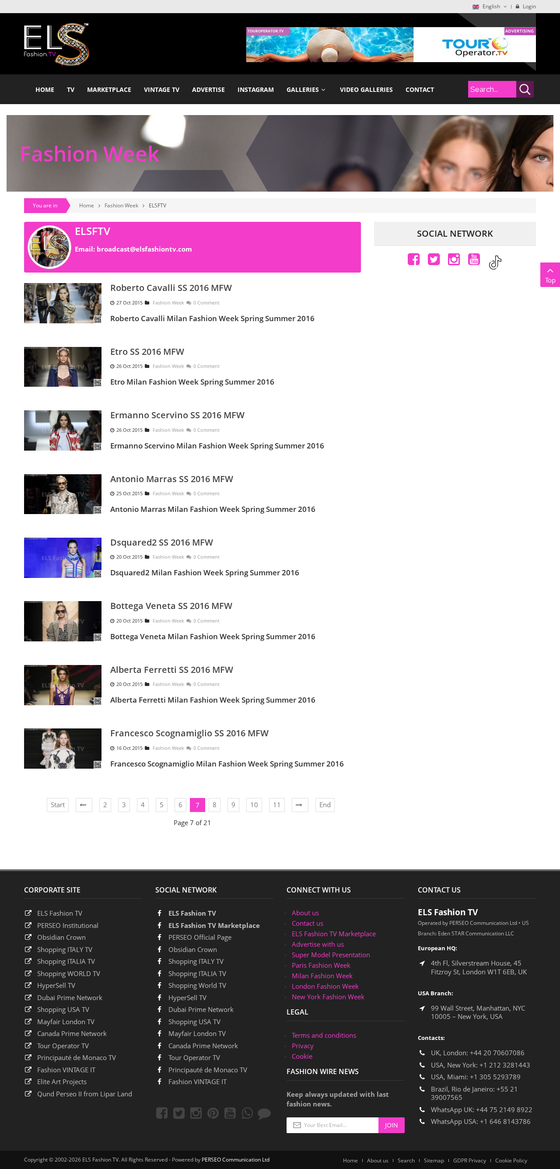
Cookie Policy (511, 1160)
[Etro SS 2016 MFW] (63, 366)
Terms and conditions (324, 1035)
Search (406, 1160)
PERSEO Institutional (67, 925)
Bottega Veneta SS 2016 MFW (171, 606)
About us (305, 912)
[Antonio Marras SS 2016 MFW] (63, 493)
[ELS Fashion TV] (57, 43)
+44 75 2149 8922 (504, 1109)
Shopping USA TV (63, 1009)
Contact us (307, 923)
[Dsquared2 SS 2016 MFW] (63, 557)
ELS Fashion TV (59, 913)
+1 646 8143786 (505, 1121)
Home (86, 205)
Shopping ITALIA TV (197, 973)
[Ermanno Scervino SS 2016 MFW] (63, 429)
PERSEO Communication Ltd (236, 1159)
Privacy (303, 1045)
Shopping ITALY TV (64, 949)
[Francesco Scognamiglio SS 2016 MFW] (63, 747)
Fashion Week (121, 205)
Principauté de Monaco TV (76, 1057)
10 (254, 804)
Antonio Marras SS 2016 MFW (171, 479)
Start (58, 804)
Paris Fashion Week (321, 965)
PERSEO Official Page (199, 937)
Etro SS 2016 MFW (147, 351)
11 (277, 804)
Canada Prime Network (72, 1033)
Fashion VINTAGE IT (66, 1069)
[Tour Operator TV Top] (391, 43)
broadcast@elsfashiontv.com (144, 249)
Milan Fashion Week (322, 975)
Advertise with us (318, 944)
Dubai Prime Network (69, 997)
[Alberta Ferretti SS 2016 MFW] (63, 684)
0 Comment (206, 302)
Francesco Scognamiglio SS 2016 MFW (189, 733)
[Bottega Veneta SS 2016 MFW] (63, 620)
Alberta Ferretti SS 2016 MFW (171, 670)
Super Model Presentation (331, 954)
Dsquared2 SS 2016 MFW (161, 542)
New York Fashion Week (328, 996)
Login (529, 6)
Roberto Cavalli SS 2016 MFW (171, 288)
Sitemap (434, 1160)
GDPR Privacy (469, 1160)
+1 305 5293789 (495, 1076)
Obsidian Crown (61, 937)
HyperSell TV (56, 985)
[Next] (300, 805)
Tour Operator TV (63, 1045)
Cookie (302, 1056)
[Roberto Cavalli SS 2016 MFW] (63, 302)
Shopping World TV (197, 985)
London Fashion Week (325, 986)
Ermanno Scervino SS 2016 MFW (177, 415)
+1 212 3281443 (505, 1064)
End (325, 804)
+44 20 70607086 (497, 1052)
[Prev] (84, 805)
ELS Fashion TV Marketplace (214, 925)
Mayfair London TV (65, 1021)
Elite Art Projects (62, 1081)
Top (550, 280)
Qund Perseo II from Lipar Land (84, 1093)
